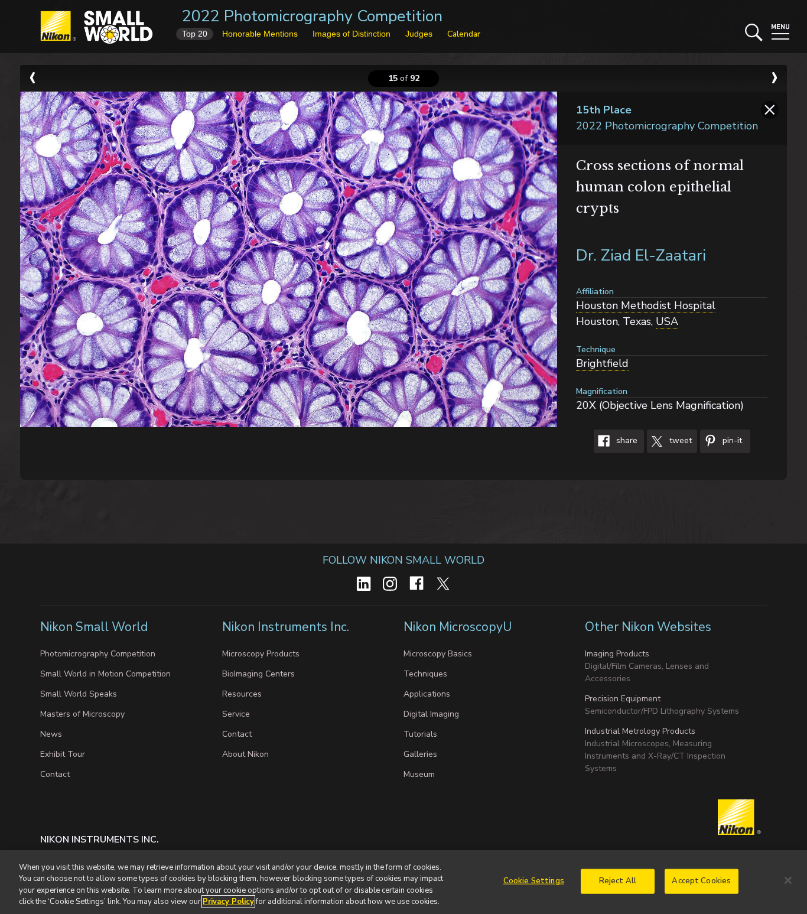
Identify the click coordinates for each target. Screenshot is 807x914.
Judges (418, 33)
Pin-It (731, 441)
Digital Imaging (431, 714)
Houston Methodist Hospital (645, 305)
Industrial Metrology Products (640, 731)
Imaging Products (617, 653)
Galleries (420, 754)
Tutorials (420, 734)
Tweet (679, 441)
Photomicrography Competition (97, 653)
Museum (419, 774)
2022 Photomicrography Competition (312, 16)
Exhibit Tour (62, 754)
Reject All (617, 881)
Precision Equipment (622, 698)
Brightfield (602, 363)
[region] (403, 882)
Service (236, 714)
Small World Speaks (78, 694)
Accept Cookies (701, 881)
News (51, 734)
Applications (426, 694)
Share (625, 441)
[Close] (788, 880)
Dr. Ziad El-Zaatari (641, 255)
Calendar (463, 34)
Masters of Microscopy (82, 714)
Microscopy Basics (437, 653)
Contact (55, 774)
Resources (242, 694)
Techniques (425, 673)
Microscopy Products (261, 653)
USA (667, 321)
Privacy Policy (228, 901)
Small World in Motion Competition (105, 673)
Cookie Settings (533, 881)
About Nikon (245, 754)
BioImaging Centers (258, 673)
